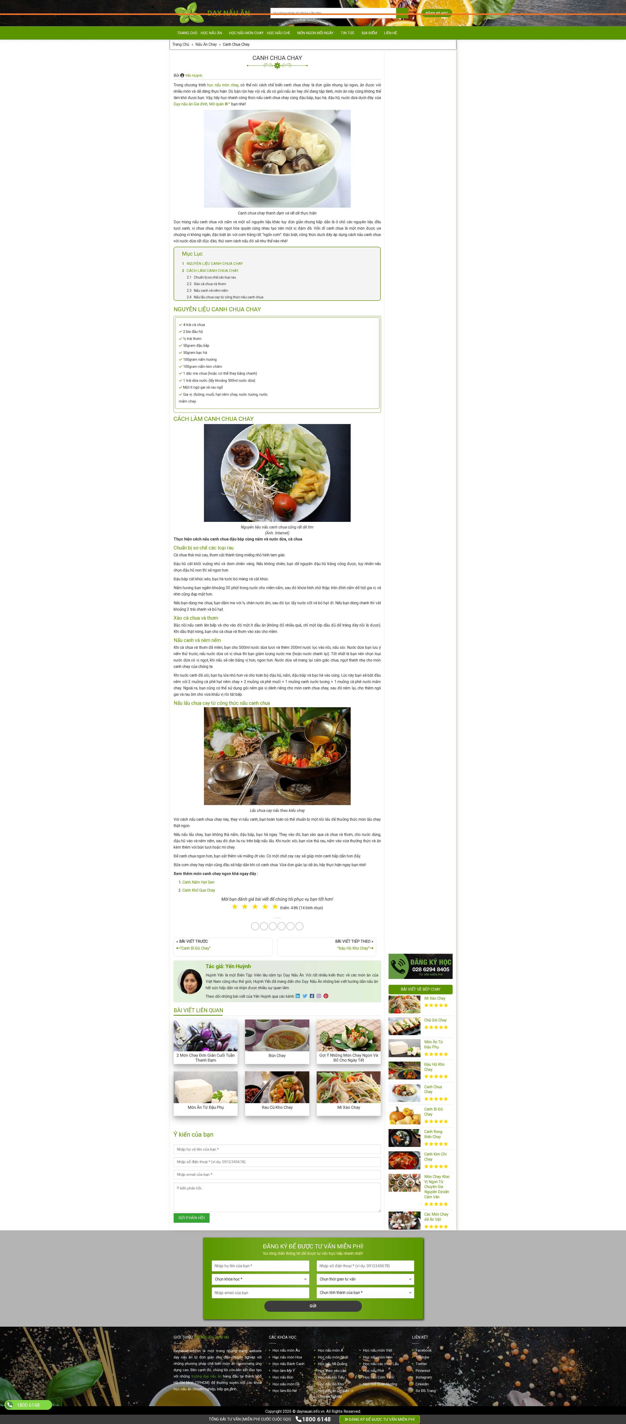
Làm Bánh (313, 723)
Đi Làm (317, 743)
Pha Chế (341, 723)
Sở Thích (342, 743)
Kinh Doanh (288, 743)
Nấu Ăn (287, 723)
